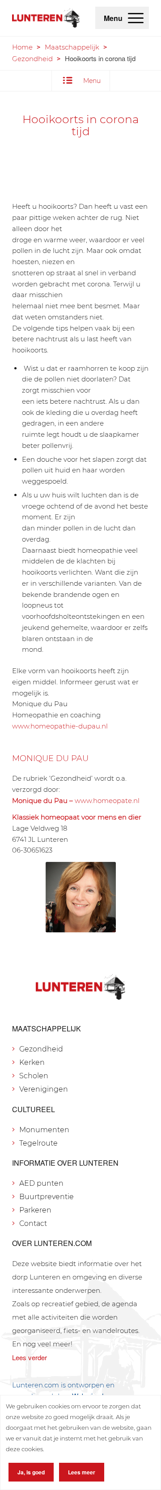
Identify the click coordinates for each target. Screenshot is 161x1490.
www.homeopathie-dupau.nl (60, 726)
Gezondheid (32, 58)
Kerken (32, 1062)
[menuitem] (136, 18)
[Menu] (136, 18)
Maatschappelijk (72, 47)
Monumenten (44, 1130)
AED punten (41, 1183)
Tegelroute (38, 1143)
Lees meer (81, 1472)
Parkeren (35, 1210)
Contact (33, 1223)
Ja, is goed (31, 1472)
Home (22, 47)
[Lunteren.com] (46, 18)
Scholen (33, 1076)
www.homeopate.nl (107, 800)
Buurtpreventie (46, 1196)
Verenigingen (43, 1089)
